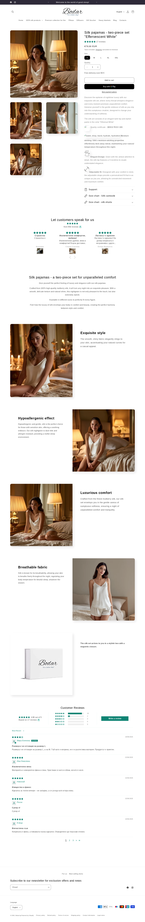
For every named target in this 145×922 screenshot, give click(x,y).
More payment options (109, 92)
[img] (72, 223)
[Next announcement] (96, 2)
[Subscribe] (48, 887)
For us (64, 874)
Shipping (99, 49)
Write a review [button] (115, 718)
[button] (12, 11)
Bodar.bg (18, 915)
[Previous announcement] (48, 2)
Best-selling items (76, 874)
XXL (116, 58)
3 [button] (73, 840)
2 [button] (69, 840)
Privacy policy (40, 915)
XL (108, 58)
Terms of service (63, 915)
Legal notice (101, 915)
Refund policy (51, 915)
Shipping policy (75, 915)
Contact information (89, 915)
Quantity (87, 63)
